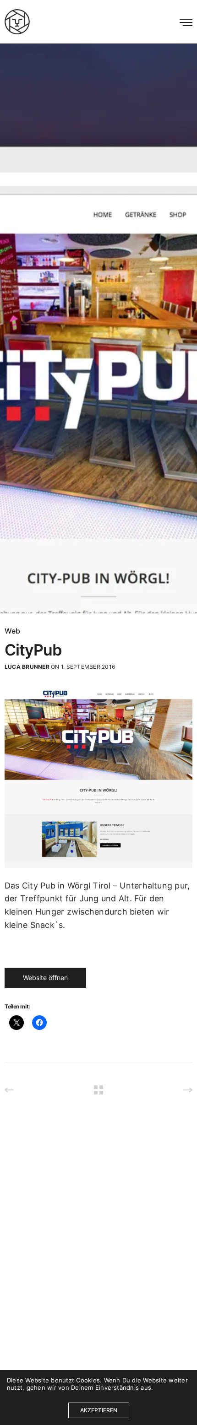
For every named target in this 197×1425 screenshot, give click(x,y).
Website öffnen (45, 977)
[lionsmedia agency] (17, 21)
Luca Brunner (27, 666)
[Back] (98, 1089)
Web (13, 630)
